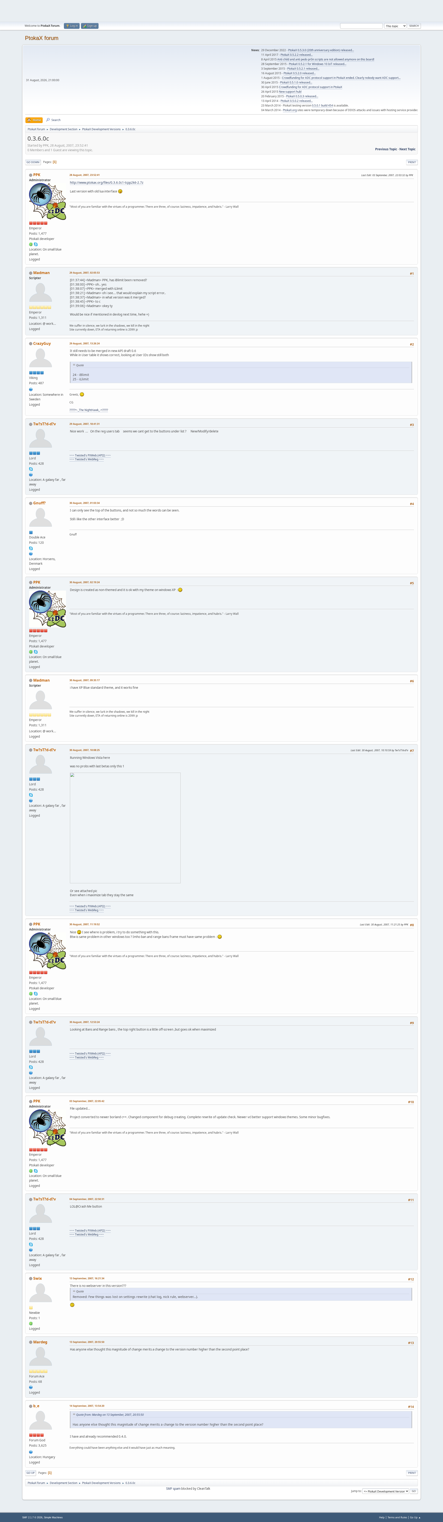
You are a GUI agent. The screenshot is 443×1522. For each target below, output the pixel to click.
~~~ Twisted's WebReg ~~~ (86, 459)
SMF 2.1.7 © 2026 (32, 1517)
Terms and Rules (397, 1517)
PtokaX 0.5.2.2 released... (297, 55)
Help (382, 1517)
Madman (41, 272)
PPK (36, 174)
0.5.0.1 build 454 (322, 105)
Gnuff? (39, 502)
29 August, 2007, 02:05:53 (84, 272)
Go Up (31, 1473)
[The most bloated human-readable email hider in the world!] (31, 1387)
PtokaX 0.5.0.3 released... (302, 96)
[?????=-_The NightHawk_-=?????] (31, 389)
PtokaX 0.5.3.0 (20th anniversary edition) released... (321, 50)
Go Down (33, 162)
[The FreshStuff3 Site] (31, 1451)
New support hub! (290, 92)
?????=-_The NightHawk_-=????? (88, 410)
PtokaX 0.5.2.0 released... (300, 73)
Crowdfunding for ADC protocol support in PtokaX (310, 87)
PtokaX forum (41, 38)
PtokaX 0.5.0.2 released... (297, 101)
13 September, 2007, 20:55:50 (86, 1342)
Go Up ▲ (415, 1517)
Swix (37, 1278)
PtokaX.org (290, 110)
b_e (36, 1405)
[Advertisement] (221, 10)
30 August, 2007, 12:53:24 (84, 1022)
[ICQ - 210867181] (31, 1323)
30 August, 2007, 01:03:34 (84, 503)
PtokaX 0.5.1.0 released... (296, 82)
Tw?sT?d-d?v (44, 423)
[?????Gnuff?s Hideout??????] (31, 553)
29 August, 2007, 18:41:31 (84, 424)
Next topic (407, 149)
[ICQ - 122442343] (31, 244)
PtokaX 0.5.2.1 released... (303, 69)
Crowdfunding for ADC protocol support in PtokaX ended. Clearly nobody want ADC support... (341, 78)
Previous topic (386, 149)
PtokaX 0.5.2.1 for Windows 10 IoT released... (317, 64)
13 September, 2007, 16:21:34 (86, 1278)
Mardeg (40, 1342)
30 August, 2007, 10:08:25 (84, 750)
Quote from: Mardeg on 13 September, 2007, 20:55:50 (110, 1415)
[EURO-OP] (31, 474)
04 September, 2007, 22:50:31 (86, 1199)
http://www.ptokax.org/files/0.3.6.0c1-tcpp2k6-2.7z (106, 182)
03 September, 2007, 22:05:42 (86, 1101)
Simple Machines (53, 1517)
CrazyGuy (42, 343)
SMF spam (173, 1489)
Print (412, 162)
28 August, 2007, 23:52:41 (84, 175)
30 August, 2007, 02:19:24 (84, 582)
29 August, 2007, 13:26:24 (84, 343)
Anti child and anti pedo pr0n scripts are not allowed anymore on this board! (325, 59)
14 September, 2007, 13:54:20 (86, 1405)
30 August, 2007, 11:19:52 (84, 924)
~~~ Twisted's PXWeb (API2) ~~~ (90, 455)
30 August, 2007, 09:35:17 (84, 680)
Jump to (356, 1491)
